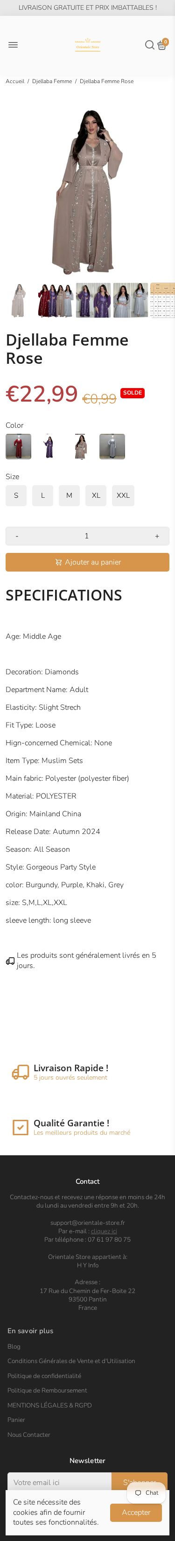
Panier (16, 1420)
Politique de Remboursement (47, 1390)
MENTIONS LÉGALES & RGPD (49, 1405)
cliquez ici (104, 1231)
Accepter (136, 1512)
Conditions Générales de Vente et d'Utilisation (71, 1361)
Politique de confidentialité (44, 1376)
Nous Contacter (28, 1435)
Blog (14, 1346)
